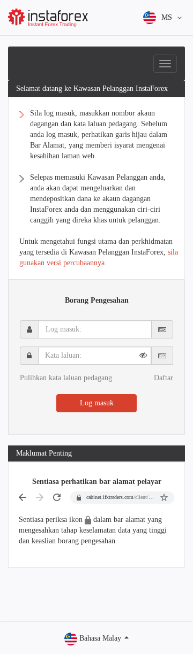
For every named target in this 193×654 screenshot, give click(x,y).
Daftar (163, 378)
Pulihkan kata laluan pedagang (66, 378)
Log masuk (97, 403)
